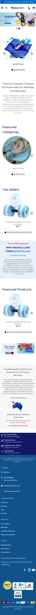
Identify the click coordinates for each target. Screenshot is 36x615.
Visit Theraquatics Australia (18, 425)
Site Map (4, 513)
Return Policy (5, 548)
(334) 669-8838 (9, 477)
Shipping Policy (6, 545)
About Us (4, 506)
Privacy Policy (5, 552)
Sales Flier (4, 527)
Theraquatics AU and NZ (12, 491)
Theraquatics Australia (27, 2)
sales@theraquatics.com (12, 485)
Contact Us (4, 502)
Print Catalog (5, 524)
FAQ (2, 509)
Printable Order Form (8, 531)
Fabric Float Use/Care (8, 534)
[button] (17, 28)
